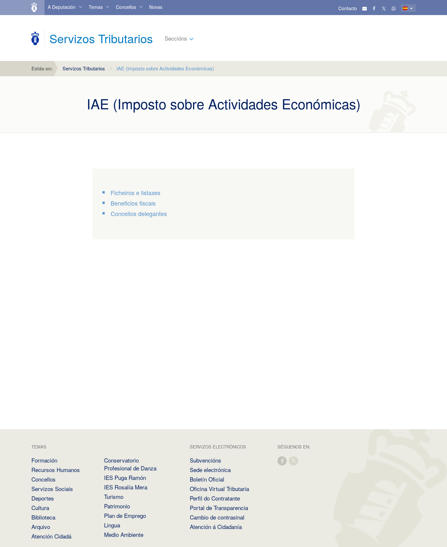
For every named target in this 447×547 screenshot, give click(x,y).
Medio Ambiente (123, 534)
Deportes (42, 498)
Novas (155, 7)
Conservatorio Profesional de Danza (130, 464)
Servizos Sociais (52, 488)
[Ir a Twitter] (384, 8)
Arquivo (40, 526)
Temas (96, 7)
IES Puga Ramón (125, 477)
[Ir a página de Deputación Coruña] (35, 38)
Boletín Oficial (207, 479)
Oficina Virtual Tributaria (219, 488)
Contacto (347, 8)
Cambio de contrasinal (217, 517)
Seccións (176, 38)
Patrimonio (117, 506)
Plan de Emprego (125, 515)
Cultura (40, 507)
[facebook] (282, 460)
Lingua (112, 525)
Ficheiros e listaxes (135, 192)
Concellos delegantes (139, 213)
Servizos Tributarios (84, 68)
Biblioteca (43, 517)
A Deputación (62, 7)
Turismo (113, 496)
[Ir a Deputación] (37, 7)
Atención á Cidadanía (216, 526)
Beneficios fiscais (133, 203)
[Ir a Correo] (364, 8)
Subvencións (205, 460)
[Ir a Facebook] (374, 8)
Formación (44, 460)
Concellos (126, 7)
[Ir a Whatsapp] (394, 8)
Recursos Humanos (55, 469)
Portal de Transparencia (219, 507)
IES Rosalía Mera (125, 487)
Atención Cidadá (51, 536)
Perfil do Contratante (215, 498)
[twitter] (294, 460)
